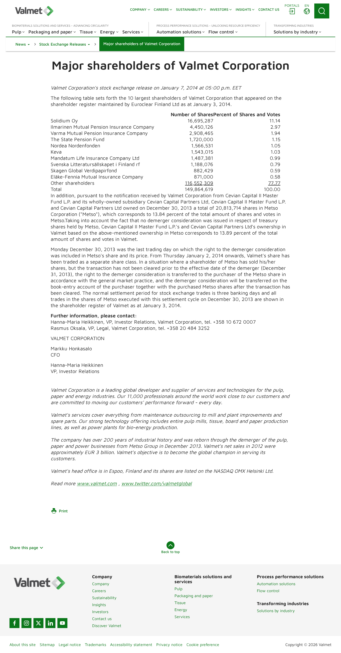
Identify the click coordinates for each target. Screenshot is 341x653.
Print (63, 511)
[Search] (321, 10)
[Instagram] (26, 623)
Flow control (268, 590)
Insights (99, 604)
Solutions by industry (276, 610)
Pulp (178, 588)
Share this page (24, 547)
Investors (100, 611)
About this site (22, 644)
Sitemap (47, 644)
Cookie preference (202, 644)
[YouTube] (62, 623)
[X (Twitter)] (38, 623)
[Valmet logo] (34, 11)
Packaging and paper (193, 595)
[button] (22, 44)
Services (182, 616)
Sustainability (104, 597)
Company (100, 583)
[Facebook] (14, 623)
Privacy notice (169, 644)
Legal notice (70, 644)
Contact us (102, 618)
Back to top (170, 552)
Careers (99, 590)
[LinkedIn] (50, 623)
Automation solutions (276, 583)
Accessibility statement (131, 644)
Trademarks (95, 644)
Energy (180, 609)
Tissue (180, 602)
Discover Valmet (106, 625)
